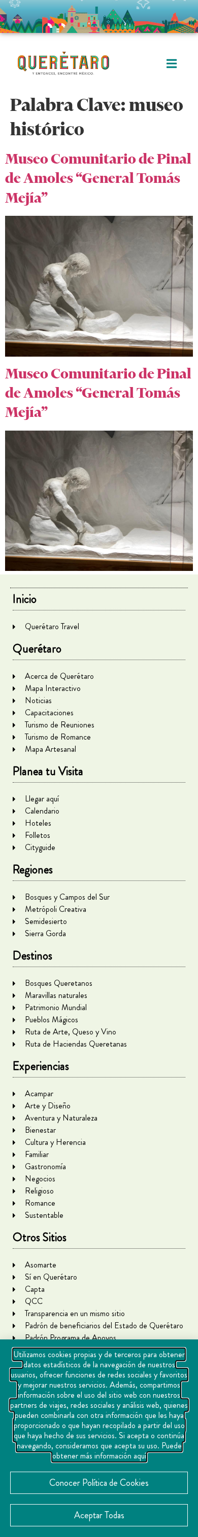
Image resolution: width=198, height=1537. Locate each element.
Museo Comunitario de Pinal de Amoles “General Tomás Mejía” (98, 178)
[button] (171, 63)
